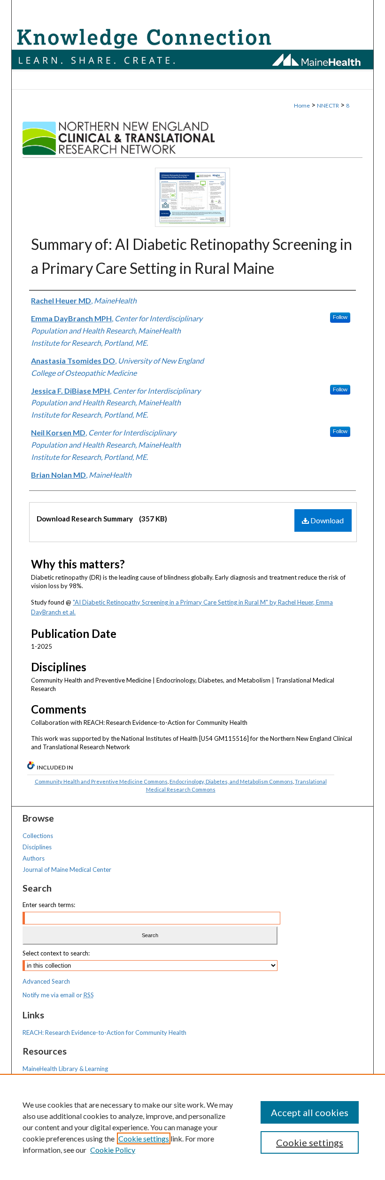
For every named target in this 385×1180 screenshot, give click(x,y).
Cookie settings (143, 1138)
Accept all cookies (309, 1112)
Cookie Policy (112, 1149)
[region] (192, 1127)
